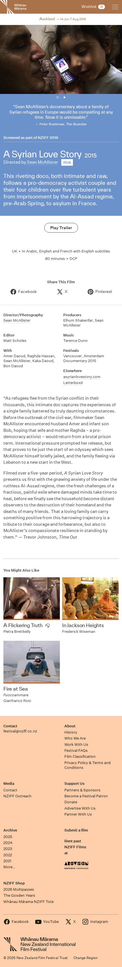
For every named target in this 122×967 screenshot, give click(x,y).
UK (14, 251)
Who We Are (75, 738)
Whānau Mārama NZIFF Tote (28, 901)
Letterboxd (73, 382)
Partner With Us (78, 814)
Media (8, 783)
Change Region (85, 957)
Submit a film (76, 830)
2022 (7, 855)
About (69, 726)
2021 (7, 861)
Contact (10, 726)
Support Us (74, 783)
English (45, 251)
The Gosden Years (19, 895)
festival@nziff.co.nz (20, 731)
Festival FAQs (76, 750)
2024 (7, 842)
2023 (7, 848)
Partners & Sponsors (82, 790)
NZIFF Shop (14, 883)
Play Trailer (61, 227)
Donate (70, 802)
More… (9, 867)
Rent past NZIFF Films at (75, 847)
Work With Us (76, 744)
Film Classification (80, 756)
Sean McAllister (42, 162)
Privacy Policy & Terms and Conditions (87, 765)
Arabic (31, 251)
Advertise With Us (80, 808)
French (66, 251)
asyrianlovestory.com (81, 376)
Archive (10, 830)
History (70, 732)
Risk (67, 162)
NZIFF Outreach (17, 796)
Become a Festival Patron (86, 796)
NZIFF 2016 (48, 138)
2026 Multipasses (18, 889)
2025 (7, 836)
